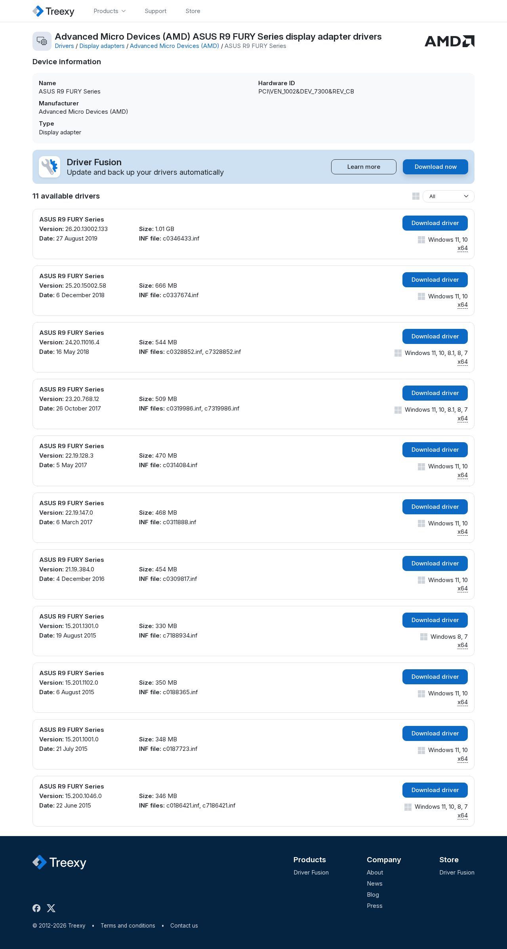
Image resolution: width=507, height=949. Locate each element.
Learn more (363, 166)
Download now (436, 166)
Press (375, 905)
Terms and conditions (128, 925)
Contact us (184, 925)
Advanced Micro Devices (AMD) (174, 46)
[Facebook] (38, 908)
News (375, 883)
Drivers (64, 46)
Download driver (435, 223)
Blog (373, 894)
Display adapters (102, 46)
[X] (53, 908)
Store (449, 859)
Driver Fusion (311, 872)
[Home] (53, 11)
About (375, 872)
